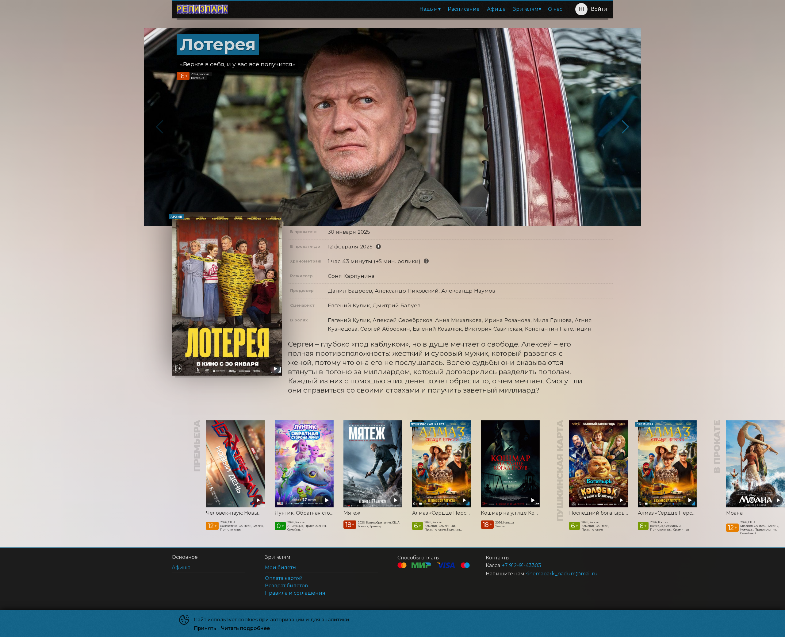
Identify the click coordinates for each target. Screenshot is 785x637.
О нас (555, 9)
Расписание (464, 9)
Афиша (496, 9)
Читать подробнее (245, 628)
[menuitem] (430, 9)
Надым (428, 9)
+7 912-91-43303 (521, 565)
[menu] (399, 9)
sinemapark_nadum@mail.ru (562, 574)
